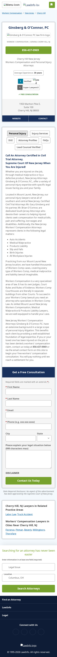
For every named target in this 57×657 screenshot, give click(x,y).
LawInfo (6, 607)
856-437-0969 (30, 50)
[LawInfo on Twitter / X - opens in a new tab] (24, 632)
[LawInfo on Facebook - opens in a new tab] (16, 632)
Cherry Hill (41, 13)
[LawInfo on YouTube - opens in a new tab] (33, 632)
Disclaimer (12, 473)
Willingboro (39, 529)
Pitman (19, 529)
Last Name (12, 398)
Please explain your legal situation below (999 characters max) (28, 447)
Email (10, 410)
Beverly (28, 529)
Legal (5, 615)
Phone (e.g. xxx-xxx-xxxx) (20, 421)
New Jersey (29, 13)
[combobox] (28, 567)
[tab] (17, 133)
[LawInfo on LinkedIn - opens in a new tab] (41, 632)
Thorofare (11, 533)
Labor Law (11, 514)
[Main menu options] (11, 5)
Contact (42, 118)
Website (16, 118)
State (40, 433)
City (8, 433)
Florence (10, 529)
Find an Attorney (11, 599)
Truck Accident (25, 514)
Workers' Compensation (12, 13)
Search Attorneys (28, 588)
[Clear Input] (51, 567)
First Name (13, 387)
